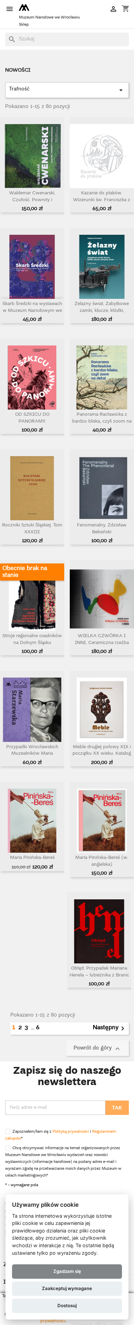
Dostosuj (67, 1305)
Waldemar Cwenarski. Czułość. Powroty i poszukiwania (32, 200)
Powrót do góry (98, 1048)
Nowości (18, 70)
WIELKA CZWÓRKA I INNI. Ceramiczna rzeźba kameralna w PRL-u (102, 643)
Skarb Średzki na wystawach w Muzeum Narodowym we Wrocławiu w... (32, 311)
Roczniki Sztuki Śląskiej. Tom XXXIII (32, 529)
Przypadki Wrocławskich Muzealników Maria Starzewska (32, 754)
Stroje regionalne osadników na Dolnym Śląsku (32, 639)
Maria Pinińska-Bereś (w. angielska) (101, 861)
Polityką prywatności (71, 1132)
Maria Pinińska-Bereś (32, 858)
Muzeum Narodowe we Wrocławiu (49, 17)
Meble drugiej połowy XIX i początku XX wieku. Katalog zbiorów (101, 754)
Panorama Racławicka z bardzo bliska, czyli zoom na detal (102, 422)
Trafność (67, 89)
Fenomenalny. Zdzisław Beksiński (101, 529)
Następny (110, 1028)
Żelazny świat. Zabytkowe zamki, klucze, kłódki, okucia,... (102, 311)
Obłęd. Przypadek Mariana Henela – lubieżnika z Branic (99, 972)
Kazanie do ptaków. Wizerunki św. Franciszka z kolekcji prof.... (101, 200)
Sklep (24, 25)
